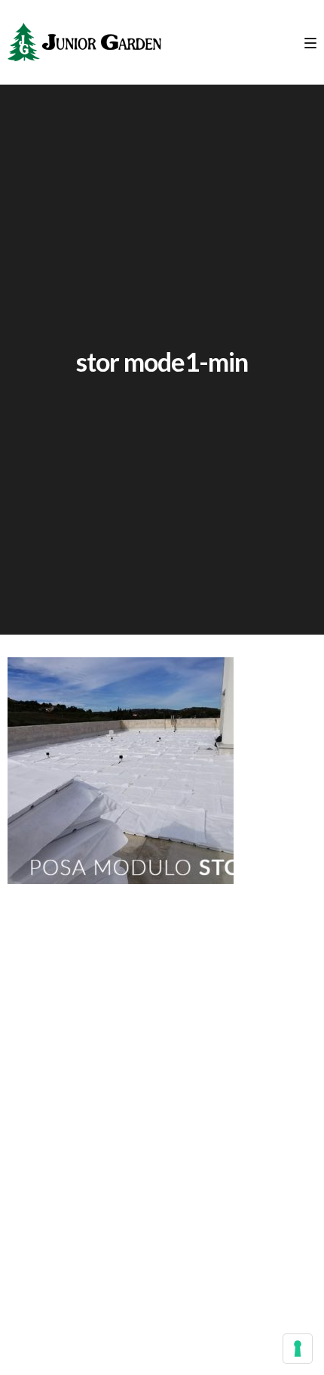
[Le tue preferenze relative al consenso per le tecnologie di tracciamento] (297, 1348)
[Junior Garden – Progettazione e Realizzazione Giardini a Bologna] (84, 42)
